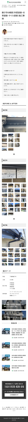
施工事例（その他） (20, 23)
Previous (3, 123)
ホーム (3, 407)
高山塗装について (10, 407)
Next (25, 123)
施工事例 (12, 23)
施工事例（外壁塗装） (8, 25)
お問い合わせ (19, 409)
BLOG (14, 409)
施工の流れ (9, 409)
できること (17, 407)
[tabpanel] (14, 123)
